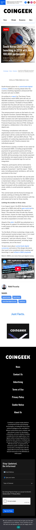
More (30, 20)
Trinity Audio (18, 80)
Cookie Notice (18, 404)
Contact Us (18, 374)
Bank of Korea (16, 297)
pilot (12, 222)
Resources (22, 20)
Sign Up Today (8, 511)
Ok (18, 527)
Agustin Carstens (6, 297)
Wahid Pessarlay (9, 58)
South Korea (22, 301)
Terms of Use (18, 389)
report (14, 96)
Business (6, 29)
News (5, 20)
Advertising (18, 382)
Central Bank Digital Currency (9, 301)
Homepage (5, 71)
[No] (34, 524)
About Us (18, 412)
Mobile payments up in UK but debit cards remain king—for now (14, 2)
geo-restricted (27, 208)
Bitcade (13, 20)
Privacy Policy (18, 397)
